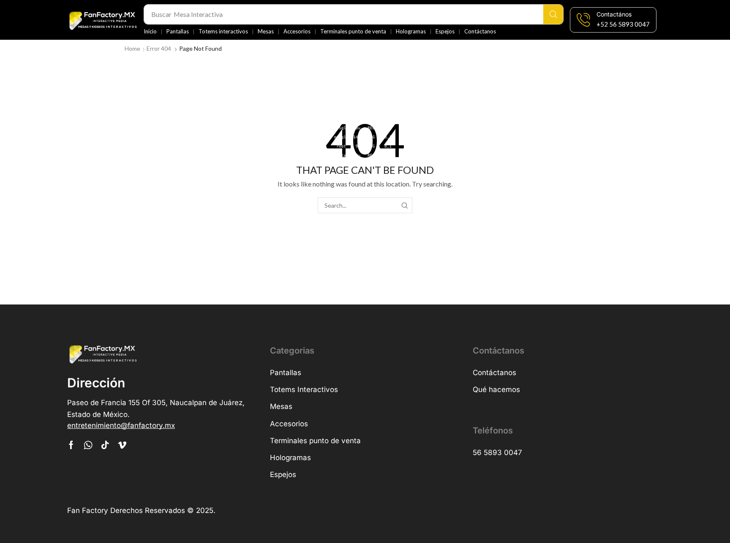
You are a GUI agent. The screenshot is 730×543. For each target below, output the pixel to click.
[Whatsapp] (88, 445)
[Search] (553, 14)
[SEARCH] (404, 205)
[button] (623, 24)
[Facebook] (71, 445)
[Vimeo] (122, 445)
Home (132, 48)
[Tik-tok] (105, 445)
